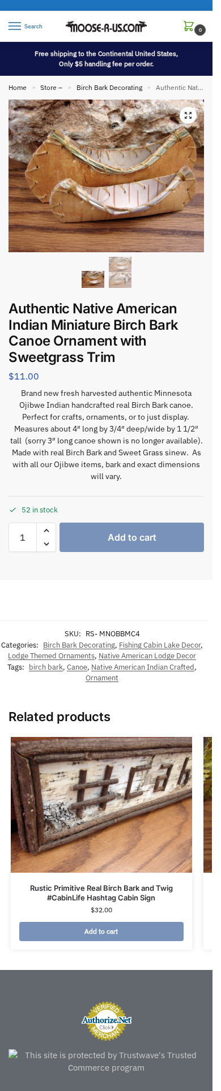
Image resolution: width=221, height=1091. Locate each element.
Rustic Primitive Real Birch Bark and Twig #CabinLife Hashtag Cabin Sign (101, 892)
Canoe (77, 667)
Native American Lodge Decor (147, 656)
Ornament (102, 678)
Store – (51, 87)
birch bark (46, 667)
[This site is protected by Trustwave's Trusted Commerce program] (106, 1062)
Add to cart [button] (101, 931)
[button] (191, 27)
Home (17, 87)
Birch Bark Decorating (109, 87)
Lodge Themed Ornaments (51, 656)
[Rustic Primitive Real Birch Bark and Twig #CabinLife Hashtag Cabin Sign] (101, 805)
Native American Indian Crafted (142, 667)
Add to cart (132, 537)
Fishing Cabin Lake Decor (160, 645)
